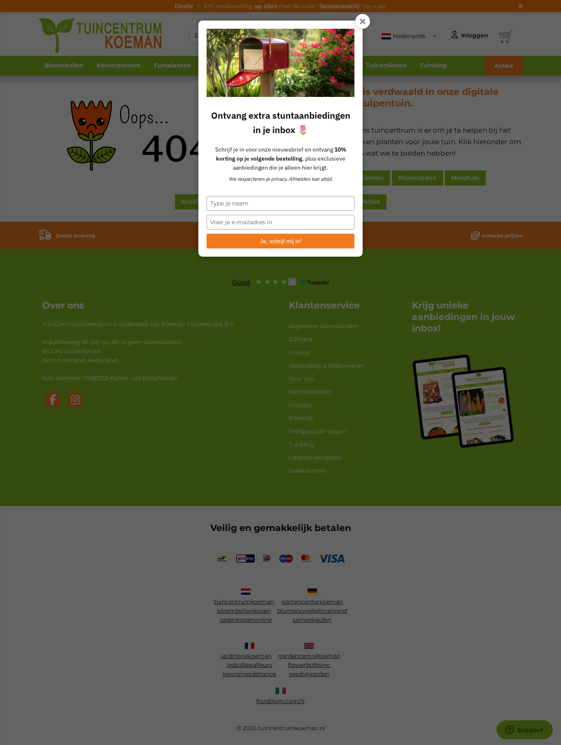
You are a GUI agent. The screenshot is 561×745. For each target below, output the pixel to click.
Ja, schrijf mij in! (280, 241)
